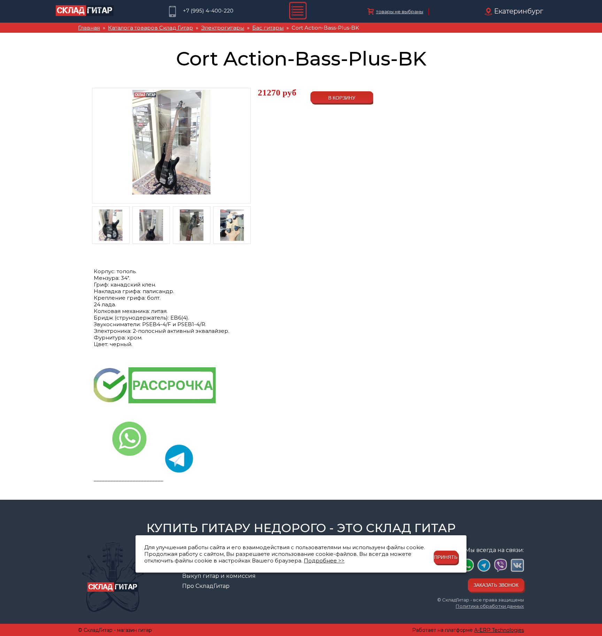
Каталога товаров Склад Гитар (150, 27)
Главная (89, 27)
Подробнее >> (324, 560)
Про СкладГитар (206, 586)
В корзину (341, 98)
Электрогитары (222, 27)
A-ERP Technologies (499, 630)
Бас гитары (268, 27)
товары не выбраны (399, 11)
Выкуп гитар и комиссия (219, 576)
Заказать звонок (495, 585)
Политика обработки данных (490, 606)
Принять (445, 557)
